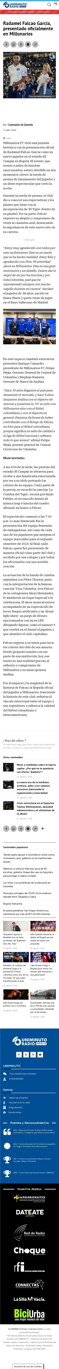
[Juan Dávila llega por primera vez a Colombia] (16, 994)
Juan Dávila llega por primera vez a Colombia (14, 1004)
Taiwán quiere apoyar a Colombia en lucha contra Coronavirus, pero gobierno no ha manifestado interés (29, 858)
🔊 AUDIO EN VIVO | (43, 12)
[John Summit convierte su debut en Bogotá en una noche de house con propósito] (43, 926)
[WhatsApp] (13, 44)
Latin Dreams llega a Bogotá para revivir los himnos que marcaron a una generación (41, 970)
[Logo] (15, 5)
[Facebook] (6, 44)
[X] (21, 44)
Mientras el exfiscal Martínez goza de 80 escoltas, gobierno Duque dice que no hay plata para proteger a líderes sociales (28, 872)
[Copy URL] (35, 44)
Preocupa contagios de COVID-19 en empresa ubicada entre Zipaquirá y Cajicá (27, 895)
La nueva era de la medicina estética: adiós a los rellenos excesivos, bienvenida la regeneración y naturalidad (33, 787)
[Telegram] (28, 44)
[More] (42, 828)
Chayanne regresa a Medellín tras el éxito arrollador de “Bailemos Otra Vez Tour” (14, 939)
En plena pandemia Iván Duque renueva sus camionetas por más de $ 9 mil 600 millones (26, 912)
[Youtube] (40, 1054)
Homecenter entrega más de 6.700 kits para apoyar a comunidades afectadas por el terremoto (42, 1007)
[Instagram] (26, 1054)
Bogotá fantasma (12, 903)
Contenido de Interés (20, 124)
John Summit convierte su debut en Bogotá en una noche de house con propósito (42, 939)
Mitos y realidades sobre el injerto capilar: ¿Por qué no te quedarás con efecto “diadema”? (36, 768)
